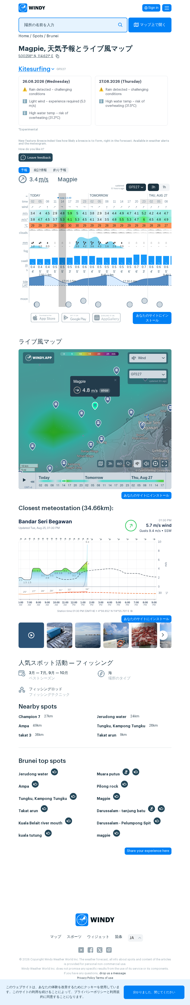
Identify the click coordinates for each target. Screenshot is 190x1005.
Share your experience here (148, 851)
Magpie (67, 179)
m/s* (25, 219)
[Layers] (100, 463)
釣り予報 (59, 170)
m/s (43, 179)
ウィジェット (98, 937)
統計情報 (40, 170)
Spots (37, 36)
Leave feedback (39, 157)
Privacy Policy (86, 978)
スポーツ (74, 937)
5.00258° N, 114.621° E (36, 56)
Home (24, 36)
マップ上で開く (153, 25)
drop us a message (112, 973)
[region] (95, 411)
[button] (57, 56)
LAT (25, 285)
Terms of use (104, 978)
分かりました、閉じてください (154, 992)
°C (26, 225)
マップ (55, 937)
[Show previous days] (32, 482)
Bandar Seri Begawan (45, 521)
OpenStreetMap (147, 470)
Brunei (53, 36)
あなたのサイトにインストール (152, 318)
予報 (24, 170)
